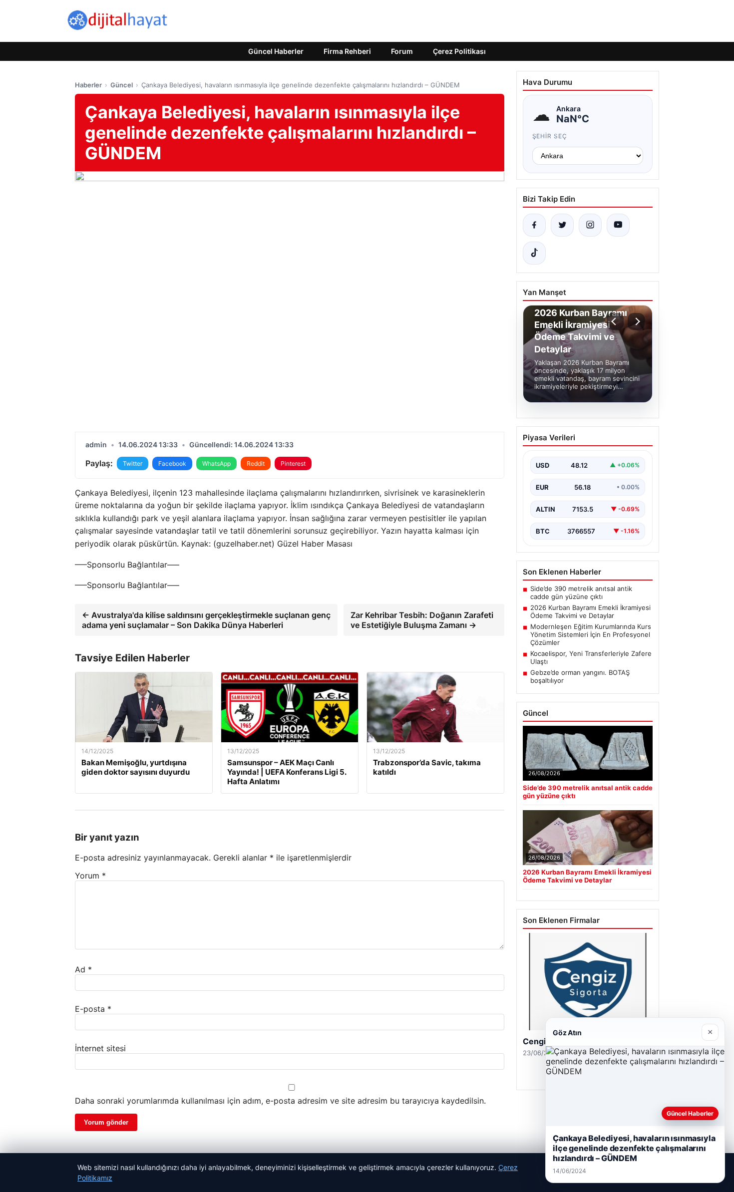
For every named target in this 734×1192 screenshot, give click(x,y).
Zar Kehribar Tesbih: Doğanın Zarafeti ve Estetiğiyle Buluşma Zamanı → (422, 620)
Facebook (172, 463)
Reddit (256, 463)
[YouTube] (618, 225)
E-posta (93, 1009)
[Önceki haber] (615, 321)
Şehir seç (550, 136)
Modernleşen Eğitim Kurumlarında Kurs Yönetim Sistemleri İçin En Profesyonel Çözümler (590, 634)
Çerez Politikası (459, 51)
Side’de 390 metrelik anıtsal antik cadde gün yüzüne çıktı (581, 592)
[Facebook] (534, 225)
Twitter (132, 463)
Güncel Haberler (276, 51)
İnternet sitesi (100, 1048)
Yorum (90, 876)
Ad (83, 969)
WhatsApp (216, 463)
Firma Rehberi (347, 51)
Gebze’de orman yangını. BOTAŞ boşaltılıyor (580, 676)
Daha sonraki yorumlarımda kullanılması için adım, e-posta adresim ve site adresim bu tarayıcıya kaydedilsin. (280, 1101)
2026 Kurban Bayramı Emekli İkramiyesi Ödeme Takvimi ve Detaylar (590, 611)
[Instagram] (590, 225)
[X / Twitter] (562, 225)
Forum (402, 51)
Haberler (88, 85)
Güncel (121, 85)
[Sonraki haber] (636, 321)
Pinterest (293, 463)
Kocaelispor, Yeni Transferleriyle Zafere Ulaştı (591, 657)
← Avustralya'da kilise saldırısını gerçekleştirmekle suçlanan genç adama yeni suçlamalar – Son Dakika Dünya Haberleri (206, 620)
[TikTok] (534, 253)
